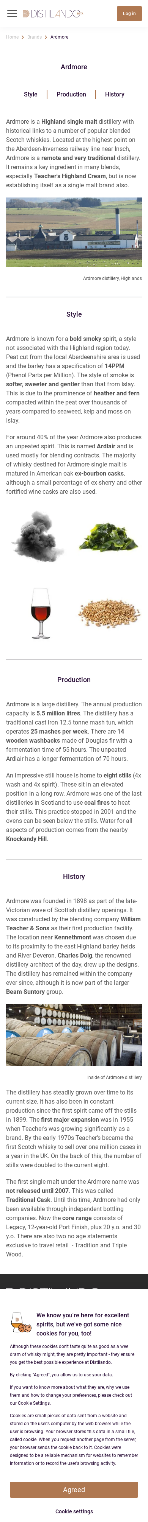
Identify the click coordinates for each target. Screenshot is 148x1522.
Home (12, 37)
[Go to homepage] (53, 13)
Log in (129, 13)
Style (31, 94)
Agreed (74, 1490)
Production (71, 94)
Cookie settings (74, 1511)
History (114, 94)
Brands (34, 37)
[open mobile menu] (12, 14)
